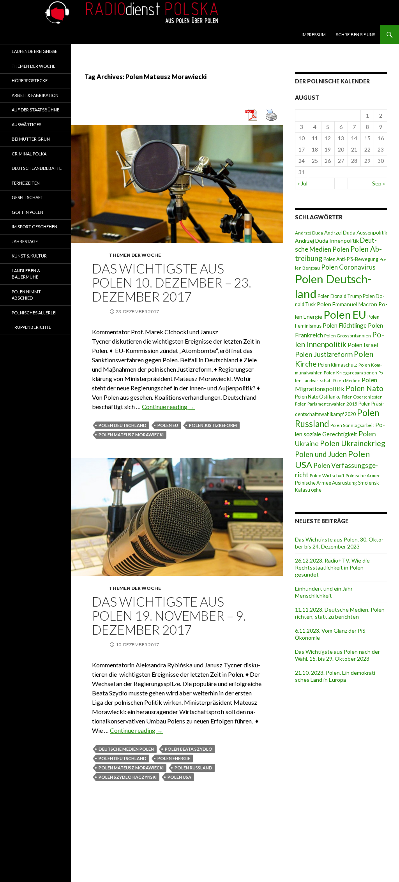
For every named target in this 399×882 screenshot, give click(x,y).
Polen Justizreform (213, 425)
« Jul (302, 183)
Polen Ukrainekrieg (352, 443)
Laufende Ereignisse (34, 51)
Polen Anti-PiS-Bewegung (350, 259)
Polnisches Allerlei (34, 312)
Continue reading (168, 406)
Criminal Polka (29, 153)
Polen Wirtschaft (327, 475)
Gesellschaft (27, 197)
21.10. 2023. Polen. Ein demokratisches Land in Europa (336, 676)
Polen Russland (193, 767)
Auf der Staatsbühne (35, 109)
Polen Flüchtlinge (345, 325)
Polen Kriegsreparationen (350, 372)
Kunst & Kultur (29, 255)
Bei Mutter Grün (31, 138)
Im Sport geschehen (34, 226)
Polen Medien (346, 380)
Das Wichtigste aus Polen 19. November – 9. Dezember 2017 (169, 615)
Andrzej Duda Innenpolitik (327, 240)
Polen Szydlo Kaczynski (128, 777)
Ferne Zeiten (26, 182)
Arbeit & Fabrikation (35, 95)
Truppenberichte (31, 327)
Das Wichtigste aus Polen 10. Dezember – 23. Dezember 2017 (171, 282)
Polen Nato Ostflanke (318, 397)
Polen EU (167, 425)
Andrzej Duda (309, 232)
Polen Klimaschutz (337, 365)
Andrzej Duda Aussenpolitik (355, 232)
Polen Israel (363, 344)
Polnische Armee (363, 475)
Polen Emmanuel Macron (347, 304)
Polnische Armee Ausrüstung (326, 483)
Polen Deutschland (123, 425)
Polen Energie (173, 758)
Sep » (378, 183)
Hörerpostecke (30, 80)
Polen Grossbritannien (347, 335)
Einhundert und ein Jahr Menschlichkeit (324, 592)
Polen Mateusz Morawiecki (131, 434)
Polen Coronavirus (348, 267)
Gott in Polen (27, 212)
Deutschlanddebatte (37, 168)
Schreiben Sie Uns (355, 34)
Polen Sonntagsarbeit (352, 425)
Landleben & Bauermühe (26, 274)
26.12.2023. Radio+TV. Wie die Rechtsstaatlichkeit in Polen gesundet (332, 567)
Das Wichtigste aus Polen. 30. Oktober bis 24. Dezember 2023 (339, 543)
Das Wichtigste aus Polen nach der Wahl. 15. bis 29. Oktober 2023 (337, 655)
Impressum (314, 34)
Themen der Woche (135, 255)
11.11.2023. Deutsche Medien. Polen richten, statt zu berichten (340, 613)
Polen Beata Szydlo (188, 748)
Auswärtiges (26, 124)
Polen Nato (364, 388)
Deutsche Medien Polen (126, 748)
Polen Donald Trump (340, 296)
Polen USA (179, 777)
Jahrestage (25, 241)
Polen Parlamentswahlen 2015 (326, 403)
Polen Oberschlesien (362, 396)
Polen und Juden (321, 454)
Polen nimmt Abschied (26, 295)
